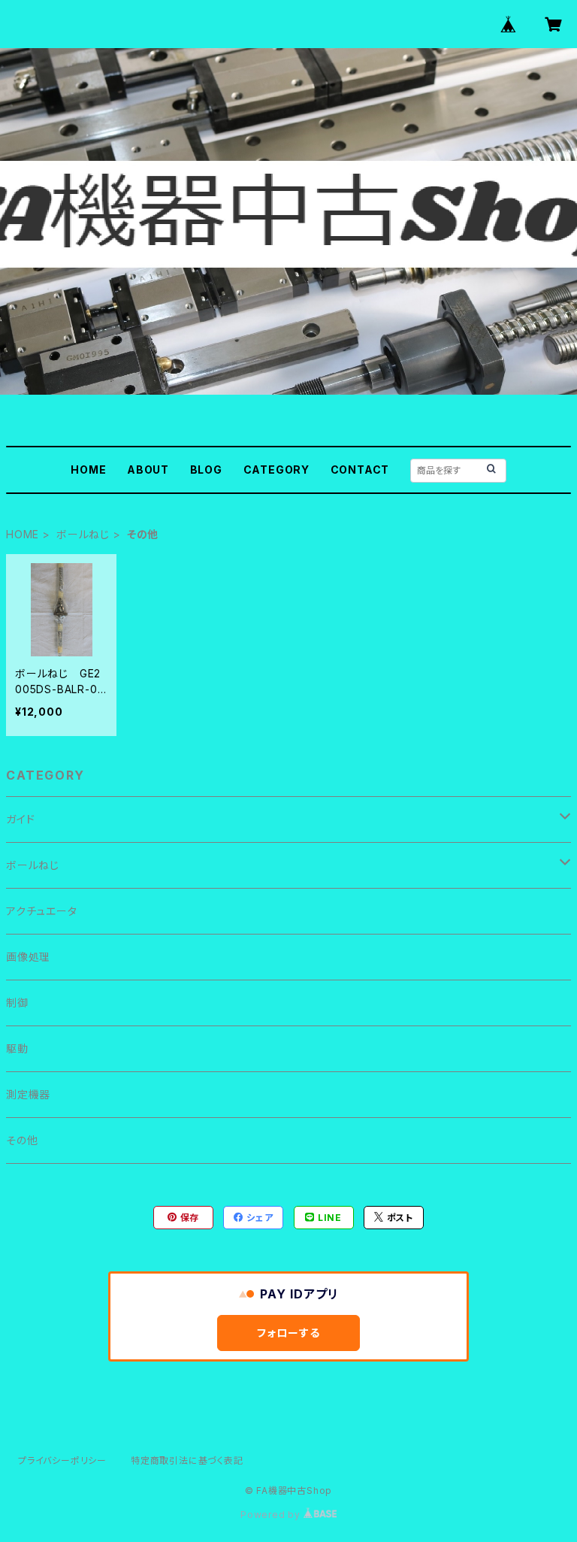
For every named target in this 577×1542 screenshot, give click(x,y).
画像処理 (28, 956)
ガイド (20, 819)
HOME (88, 469)
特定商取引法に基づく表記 (187, 1460)
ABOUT (148, 469)
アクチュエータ (41, 910)
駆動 (17, 1048)
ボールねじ (83, 534)
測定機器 (28, 1094)
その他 (22, 1140)
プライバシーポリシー (62, 1460)
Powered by (272, 1514)
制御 (17, 1002)
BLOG (206, 469)
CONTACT (360, 469)
